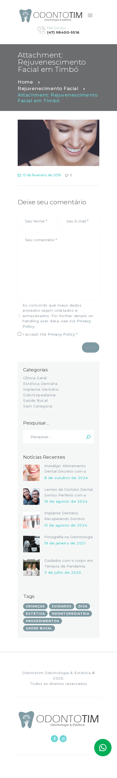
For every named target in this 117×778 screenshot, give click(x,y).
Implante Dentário (41, 389)
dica (82, 606)
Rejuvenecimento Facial (48, 88)
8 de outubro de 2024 (66, 478)
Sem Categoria (38, 406)
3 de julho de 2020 (62, 572)
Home (25, 82)
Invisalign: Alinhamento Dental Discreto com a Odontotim (65, 471)
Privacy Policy (61, 334)
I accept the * (49, 334)
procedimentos (42, 621)
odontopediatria (70, 614)
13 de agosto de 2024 (65, 525)
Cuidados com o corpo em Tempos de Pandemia (68, 563)
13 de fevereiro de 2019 (42, 175)
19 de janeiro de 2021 (65, 543)
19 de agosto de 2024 (66, 501)
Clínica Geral (35, 378)
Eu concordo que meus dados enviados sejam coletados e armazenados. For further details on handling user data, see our (58, 316)
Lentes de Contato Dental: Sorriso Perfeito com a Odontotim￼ (68, 495)
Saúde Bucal (35, 400)
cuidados (62, 606)
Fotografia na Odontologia (68, 537)
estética (35, 614)
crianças (35, 606)
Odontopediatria (39, 395)
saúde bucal (39, 628)
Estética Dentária (40, 383)
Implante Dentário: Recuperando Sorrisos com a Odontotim (64, 519)
